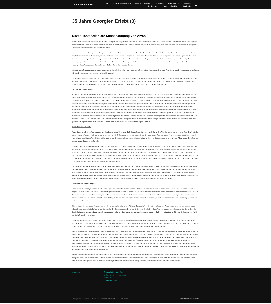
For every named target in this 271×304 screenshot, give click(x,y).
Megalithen (174, 6)
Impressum (76, 272)
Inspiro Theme (184, 299)
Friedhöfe (159, 3)
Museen (186, 3)
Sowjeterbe (187, 6)
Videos (165, 6)
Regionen (147, 3)
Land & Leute (152, 6)
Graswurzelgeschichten (121, 3)
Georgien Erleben (83, 4)
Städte (137, 3)
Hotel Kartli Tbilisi (110, 280)
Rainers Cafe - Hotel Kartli (113, 272)
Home (108, 3)
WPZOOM (195, 299)
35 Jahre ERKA (173, 3)
